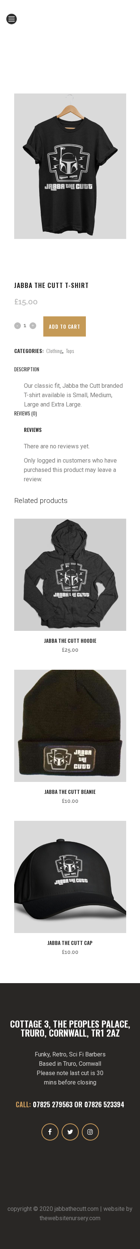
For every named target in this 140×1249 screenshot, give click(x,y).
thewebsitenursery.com (70, 1218)
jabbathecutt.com (77, 1208)
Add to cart (64, 326)
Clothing (54, 351)
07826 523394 (104, 1104)
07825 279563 (52, 1104)
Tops (70, 351)
